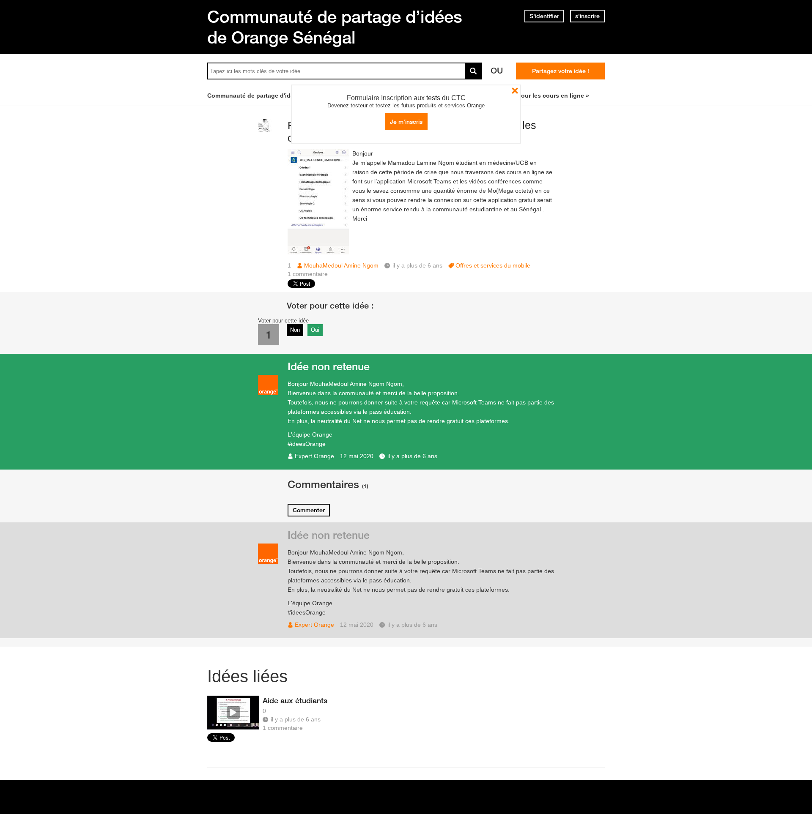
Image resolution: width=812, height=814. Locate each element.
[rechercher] (473, 71)
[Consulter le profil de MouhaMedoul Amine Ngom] (265, 130)
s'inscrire (587, 16)
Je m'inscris (406, 122)
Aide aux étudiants (295, 700)
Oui (315, 330)
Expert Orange (314, 456)
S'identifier (544, 16)
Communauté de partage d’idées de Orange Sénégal (334, 27)
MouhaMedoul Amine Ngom (341, 265)
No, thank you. (515, 90)
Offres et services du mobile (492, 265)
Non (295, 330)
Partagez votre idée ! (560, 71)
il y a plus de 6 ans (412, 456)
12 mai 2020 (356, 456)
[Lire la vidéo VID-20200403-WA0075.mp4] (233, 712)
